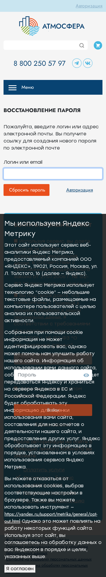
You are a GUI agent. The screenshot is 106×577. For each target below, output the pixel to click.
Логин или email (23, 162)
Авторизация (89, 5)
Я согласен (20, 568)
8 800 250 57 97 (40, 63)
